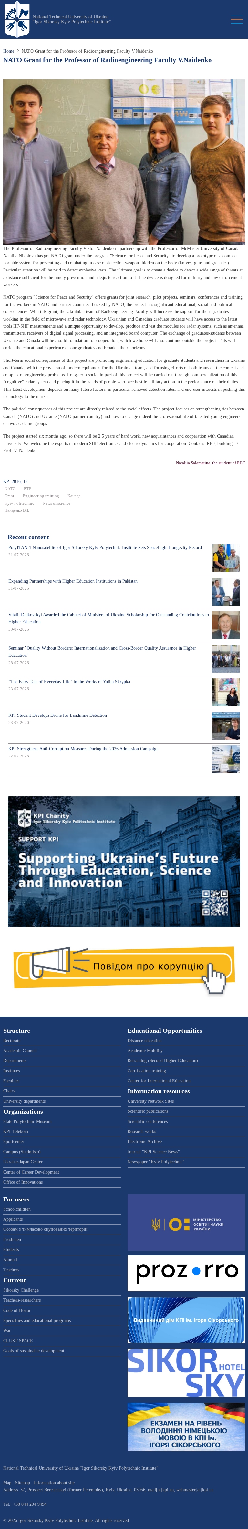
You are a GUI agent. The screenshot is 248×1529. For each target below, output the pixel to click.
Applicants (13, 1219)
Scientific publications (148, 1111)
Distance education (145, 1040)
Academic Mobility (145, 1050)
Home (8, 51)
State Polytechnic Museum (27, 1121)
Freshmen (12, 1239)
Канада (74, 496)
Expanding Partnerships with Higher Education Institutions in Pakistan (73, 581)
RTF (27, 489)
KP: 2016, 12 (15, 481)
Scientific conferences (148, 1121)
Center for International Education (159, 1081)
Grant (9, 496)
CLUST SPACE (18, 1340)
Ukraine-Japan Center (23, 1161)
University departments (24, 1101)
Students (11, 1249)
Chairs (9, 1091)
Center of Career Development (31, 1172)
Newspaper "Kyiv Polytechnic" (156, 1161)
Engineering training (41, 496)
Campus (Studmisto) (22, 1151)
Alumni (10, 1260)
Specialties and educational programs (37, 1320)
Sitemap (22, 1482)
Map (7, 1482)
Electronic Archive (145, 1141)
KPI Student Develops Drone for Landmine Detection (57, 715)
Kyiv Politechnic (19, 503)
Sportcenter (13, 1141)
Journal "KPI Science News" (154, 1151)
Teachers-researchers (22, 1300)
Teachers (11, 1270)
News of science (56, 503)
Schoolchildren (17, 1209)
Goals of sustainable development (33, 1350)
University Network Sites (151, 1101)
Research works (142, 1131)
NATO (10, 489)
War (7, 1330)
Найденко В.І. (17, 510)
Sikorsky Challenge (21, 1290)
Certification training (147, 1071)
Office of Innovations (23, 1182)
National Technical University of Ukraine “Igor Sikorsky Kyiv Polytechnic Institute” (72, 19)
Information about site (54, 1482)
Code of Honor (17, 1310)
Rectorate (11, 1040)
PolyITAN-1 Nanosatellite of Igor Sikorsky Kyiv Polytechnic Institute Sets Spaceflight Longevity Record (105, 547)
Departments (14, 1060)
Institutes (11, 1071)
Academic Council (20, 1050)
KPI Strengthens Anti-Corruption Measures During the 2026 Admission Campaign (83, 748)
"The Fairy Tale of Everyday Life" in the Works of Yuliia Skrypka (69, 681)
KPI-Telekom (15, 1131)
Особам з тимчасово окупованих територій (45, 1229)
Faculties (11, 1081)
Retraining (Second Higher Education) (163, 1060)
